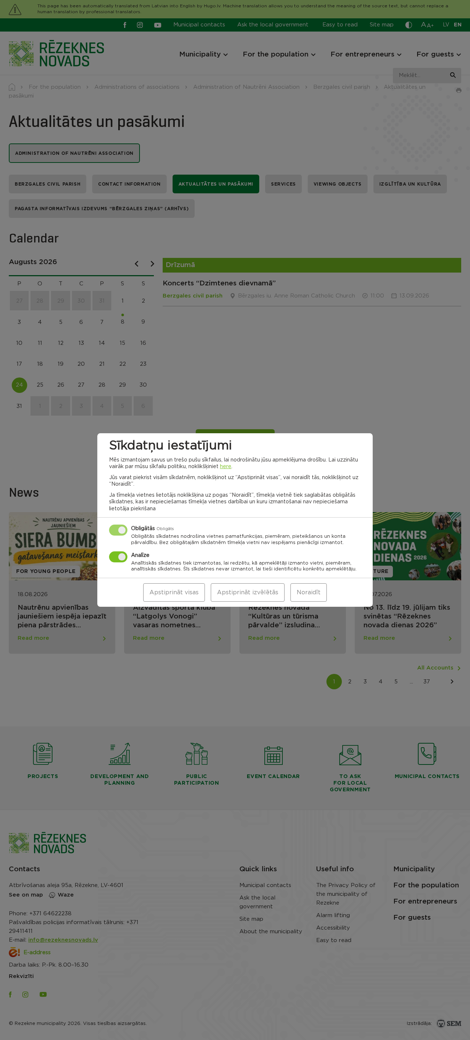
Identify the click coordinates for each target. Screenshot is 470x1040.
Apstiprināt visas (174, 592)
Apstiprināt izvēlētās (247, 592)
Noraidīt (309, 592)
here (225, 466)
